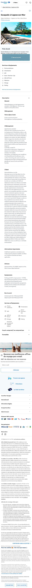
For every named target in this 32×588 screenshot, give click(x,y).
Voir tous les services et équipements (11, 89)
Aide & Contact (5, 411)
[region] (16, 564)
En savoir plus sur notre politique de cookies (12, 573)
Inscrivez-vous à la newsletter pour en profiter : (13, 361)
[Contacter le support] (30, 2)
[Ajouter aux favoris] (30, 11)
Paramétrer (9, 585)
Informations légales (6, 403)
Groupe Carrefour (5, 407)
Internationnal (5, 399)
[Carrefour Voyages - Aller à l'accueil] (5, 2)
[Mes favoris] (26, 2)
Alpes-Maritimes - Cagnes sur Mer (11, 7)
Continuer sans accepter (21, 543)
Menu (15, 2)
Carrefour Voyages (6, 395)
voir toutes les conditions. (19, 439)
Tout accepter (21, 585)
